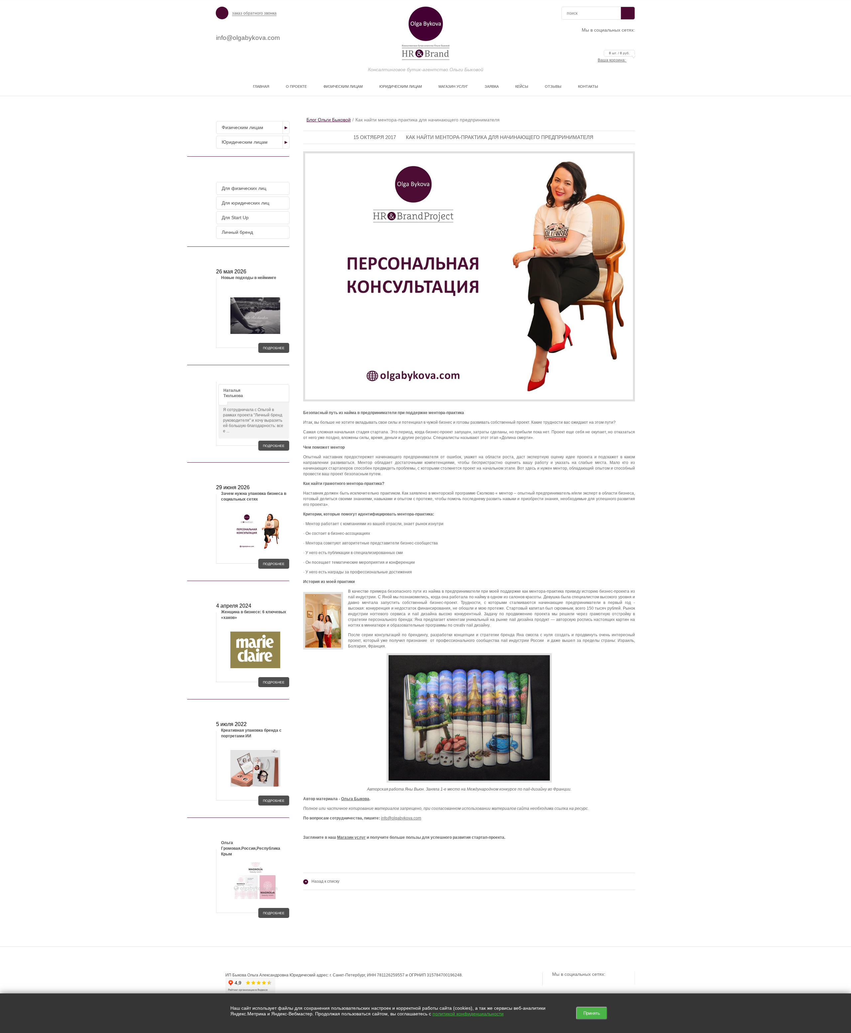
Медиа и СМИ (251, 590)
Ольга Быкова (355, 799)
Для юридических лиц (245, 203)
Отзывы (553, 86)
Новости (251, 256)
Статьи (251, 709)
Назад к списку (322, 881)
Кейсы (521, 86)
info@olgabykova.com (248, 37)
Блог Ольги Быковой (328, 119)
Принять (591, 1013)
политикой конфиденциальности (468, 1013)
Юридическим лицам (400, 86)
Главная (261, 86)
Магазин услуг (453, 86)
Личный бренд (237, 232)
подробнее (274, 348)
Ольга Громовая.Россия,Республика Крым (250, 848)
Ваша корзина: (614, 60)
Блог (252, 472)
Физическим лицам (343, 86)
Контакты (588, 86)
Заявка (492, 86)
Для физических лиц (244, 188)
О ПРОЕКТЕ (296, 86)
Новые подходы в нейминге (248, 277)
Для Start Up (235, 217)
